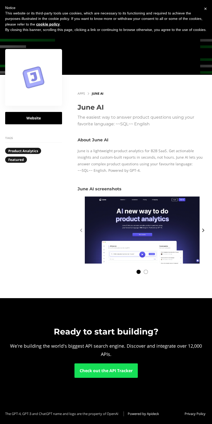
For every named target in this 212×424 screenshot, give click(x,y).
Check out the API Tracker (106, 370)
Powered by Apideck (143, 413)
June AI (97, 93)
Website (33, 118)
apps (81, 93)
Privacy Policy (195, 413)
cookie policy (48, 24)
